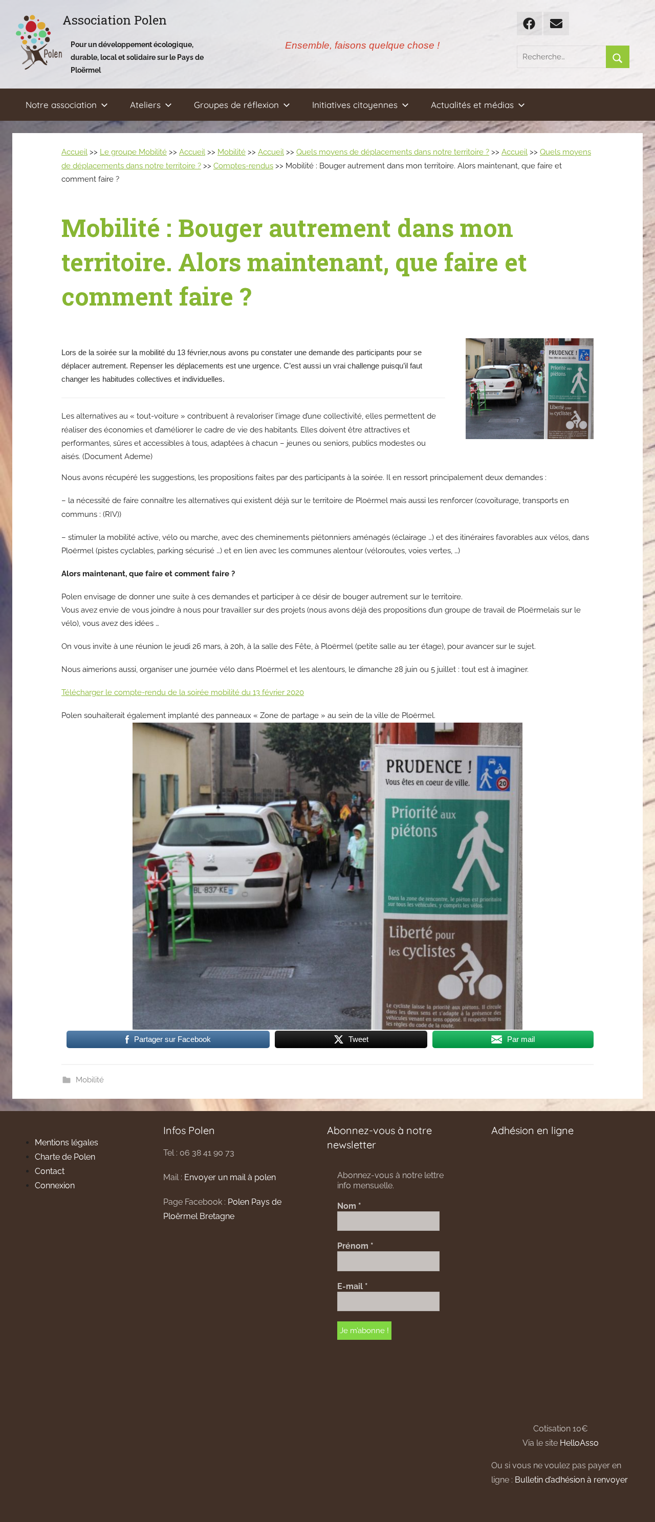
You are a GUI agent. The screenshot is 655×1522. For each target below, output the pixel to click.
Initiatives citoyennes (355, 104)
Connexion (55, 1185)
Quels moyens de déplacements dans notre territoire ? (392, 152)
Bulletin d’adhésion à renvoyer (571, 1480)
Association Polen (114, 20)
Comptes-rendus (243, 165)
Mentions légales (66, 1142)
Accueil (74, 152)
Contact (49, 1171)
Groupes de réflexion (236, 104)
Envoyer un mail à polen (230, 1177)
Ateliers (145, 104)
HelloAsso (579, 1443)
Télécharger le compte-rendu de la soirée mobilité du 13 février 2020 (182, 692)
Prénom (355, 1246)
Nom (349, 1206)
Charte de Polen (65, 1157)
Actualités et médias (472, 104)
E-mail (352, 1286)
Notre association (61, 104)
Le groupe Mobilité (133, 152)
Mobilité (231, 152)
